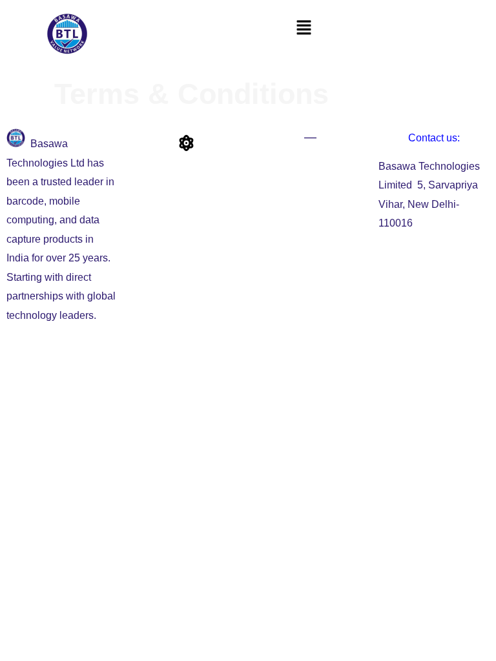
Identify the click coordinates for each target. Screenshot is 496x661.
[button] (303, 27)
